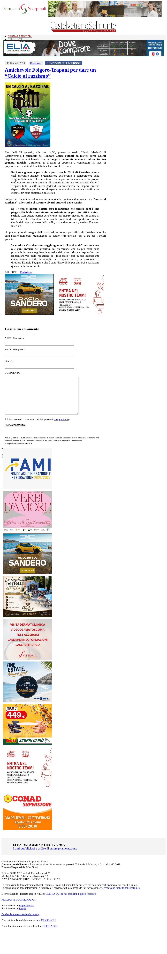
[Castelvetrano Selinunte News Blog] (83, 31)
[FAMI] (27, 488)
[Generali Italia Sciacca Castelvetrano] (79, 313)
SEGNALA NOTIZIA (20, 36)
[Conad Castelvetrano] (27, 829)
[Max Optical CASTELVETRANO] (27, 701)
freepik (22, 908)
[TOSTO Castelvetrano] (28, 616)
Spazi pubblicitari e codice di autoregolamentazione (45, 848)
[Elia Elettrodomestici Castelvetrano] (83, 55)
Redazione (35, 63)
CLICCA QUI (48, 920)
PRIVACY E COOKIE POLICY (18, 899)
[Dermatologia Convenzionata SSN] (27, 658)
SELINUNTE (15, 39)
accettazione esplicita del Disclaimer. (121, 887)
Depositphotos (26, 905)
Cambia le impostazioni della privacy (20, 914)
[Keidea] (27, 744)
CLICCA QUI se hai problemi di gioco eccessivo (71, 893)
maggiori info (62, 419)
